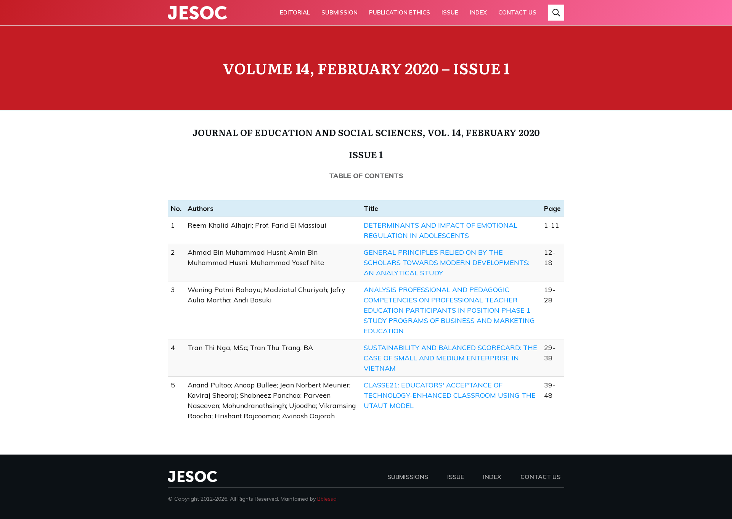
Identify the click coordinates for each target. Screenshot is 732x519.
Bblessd (327, 498)
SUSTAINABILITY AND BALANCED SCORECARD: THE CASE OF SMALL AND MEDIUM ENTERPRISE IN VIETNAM (450, 358)
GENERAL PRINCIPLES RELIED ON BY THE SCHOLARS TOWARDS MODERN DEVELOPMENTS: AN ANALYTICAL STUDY (446, 262)
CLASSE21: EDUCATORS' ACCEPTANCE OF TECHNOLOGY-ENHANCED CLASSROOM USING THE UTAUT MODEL (450, 395)
